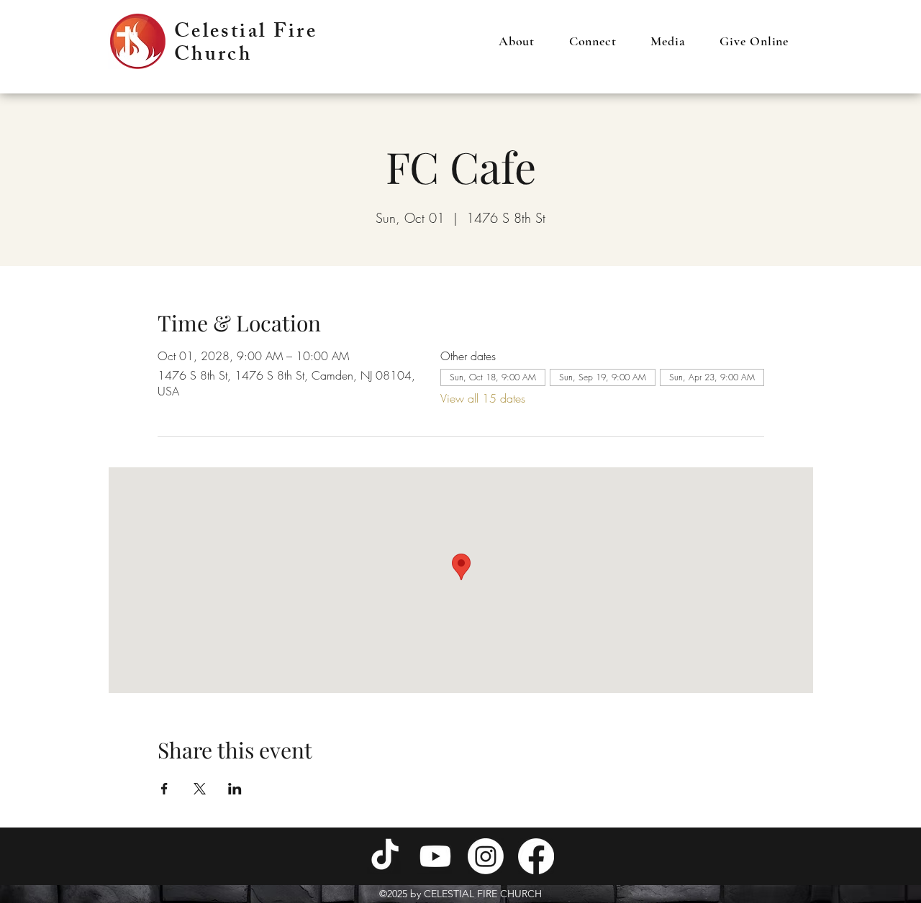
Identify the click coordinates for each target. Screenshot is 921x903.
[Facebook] (536, 856)
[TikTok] (385, 856)
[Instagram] (486, 856)
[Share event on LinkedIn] (235, 788)
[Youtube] (435, 856)
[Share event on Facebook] (164, 788)
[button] (516, 41)
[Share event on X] (200, 788)
